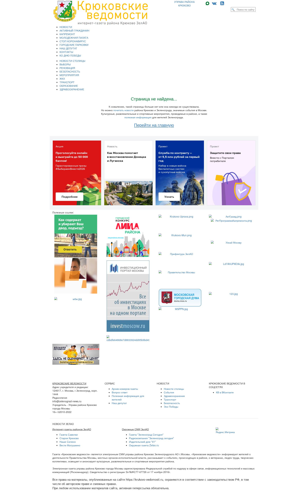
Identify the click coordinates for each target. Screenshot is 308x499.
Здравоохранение (174, 396)
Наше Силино (68, 441)
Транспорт (170, 399)
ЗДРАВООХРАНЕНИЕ (72, 89)
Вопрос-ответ (119, 392)
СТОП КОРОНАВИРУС (73, 41)
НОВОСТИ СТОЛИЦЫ (72, 61)
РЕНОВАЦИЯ (67, 68)
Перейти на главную (154, 125)
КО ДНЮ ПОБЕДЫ (70, 55)
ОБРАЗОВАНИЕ (69, 85)
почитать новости (123, 110)
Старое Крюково (69, 438)
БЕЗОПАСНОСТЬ (70, 71)
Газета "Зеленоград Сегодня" (146, 434)
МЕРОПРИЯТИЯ (69, 75)
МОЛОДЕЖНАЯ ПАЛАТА (74, 37)
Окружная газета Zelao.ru (144, 445)
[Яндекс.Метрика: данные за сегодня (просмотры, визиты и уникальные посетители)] (225, 430)
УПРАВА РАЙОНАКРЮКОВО (184, 3)
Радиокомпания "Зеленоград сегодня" (151, 438)
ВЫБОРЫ (65, 64)
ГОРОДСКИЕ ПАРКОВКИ (74, 44)
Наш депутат (119, 403)
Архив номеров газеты (125, 389)
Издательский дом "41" (142, 441)
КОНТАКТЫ (66, 52)
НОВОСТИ (66, 27)
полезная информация (138, 117)
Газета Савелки (69, 434)
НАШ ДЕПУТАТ (68, 48)
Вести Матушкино (70, 445)
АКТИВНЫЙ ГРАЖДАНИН (74, 30)
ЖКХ (62, 78)
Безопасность (172, 403)
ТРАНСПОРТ (67, 82)
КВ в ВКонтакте (225, 392)
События (169, 392)
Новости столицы (174, 389)
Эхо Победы (171, 406)
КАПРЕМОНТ (67, 34)
